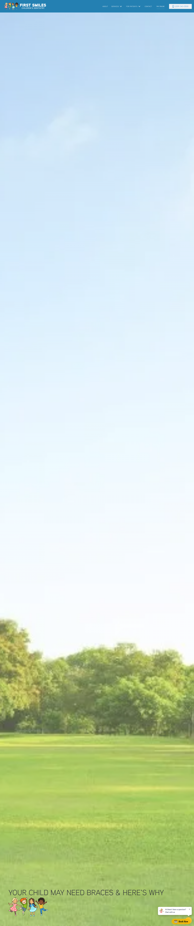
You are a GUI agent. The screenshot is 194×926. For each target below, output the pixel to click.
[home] (25, 6)
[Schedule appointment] (181, 921)
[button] (116, 6)
